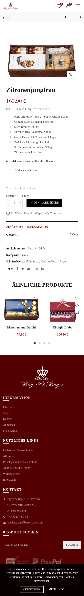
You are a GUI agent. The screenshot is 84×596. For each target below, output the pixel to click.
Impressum (9, 479)
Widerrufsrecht (11, 473)
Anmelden (9, 424)
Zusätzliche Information (27, 227)
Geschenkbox (49, 261)
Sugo (63, 261)
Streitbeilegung (21, 467)
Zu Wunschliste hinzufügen (26, 213)
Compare (55, 213)
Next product (78, 17)
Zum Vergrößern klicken (71, 74)
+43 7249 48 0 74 (17, 516)
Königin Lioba (63, 327)
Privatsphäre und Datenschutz (20, 462)
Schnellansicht (36, 312)
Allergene (8, 456)
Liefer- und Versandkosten (18, 450)
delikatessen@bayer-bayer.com (25, 522)
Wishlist (61, 4)
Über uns (8, 407)
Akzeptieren (31, 589)
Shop (6, 413)
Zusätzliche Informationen (21, 188)
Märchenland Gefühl (21, 327)
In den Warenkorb (44, 202)
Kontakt (7, 418)
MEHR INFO (56, 589)
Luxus (24, 255)
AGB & (8, 467)
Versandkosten (42, 109)
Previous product (68, 17)
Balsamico (32, 261)
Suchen (72, 544)
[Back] (6, 17)
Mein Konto (10, 430)
